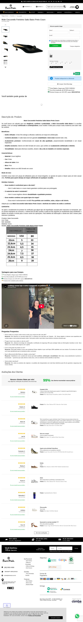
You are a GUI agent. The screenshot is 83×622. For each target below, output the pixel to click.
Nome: (51, 30)
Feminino (12, 16)
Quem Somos (29, 560)
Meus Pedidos (29, 581)
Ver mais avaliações (41, 533)
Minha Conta (29, 582)
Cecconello (19, 16)
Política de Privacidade (34, 615)
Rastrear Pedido (29, 584)
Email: (51, 35)
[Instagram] (10, 588)
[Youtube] (13, 588)
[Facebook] (8, 588)
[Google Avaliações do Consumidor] (54, 567)
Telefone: (72, 30)
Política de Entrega (30, 566)
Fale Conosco (29, 568)
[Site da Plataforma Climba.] (76, 600)
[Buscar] (64, 6)
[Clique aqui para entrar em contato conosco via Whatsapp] (77, 616)
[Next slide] (5, 67)
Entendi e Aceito (55, 617)
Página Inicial (5, 16)
